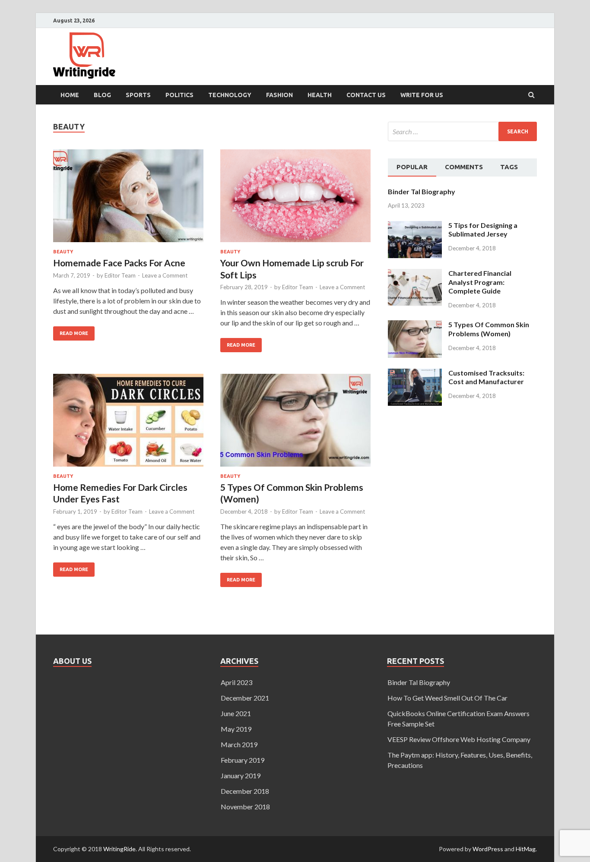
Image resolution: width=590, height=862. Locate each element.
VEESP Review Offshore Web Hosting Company (458, 739)
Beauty (63, 251)
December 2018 (245, 791)
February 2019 (242, 760)
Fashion (279, 95)
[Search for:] (462, 131)
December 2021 (245, 698)
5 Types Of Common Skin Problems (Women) (488, 329)
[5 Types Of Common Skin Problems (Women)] (295, 424)
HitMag (526, 849)
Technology (229, 95)
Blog (102, 95)
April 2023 (236, 682)
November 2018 (245, 806)
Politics (179, 95)
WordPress (488, 849)
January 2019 (240, 775)
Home (69, 95)
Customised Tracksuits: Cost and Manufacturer (486, 377)
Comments (464, 167)
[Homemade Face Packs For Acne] (128, 199)
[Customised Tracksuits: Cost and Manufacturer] (415, 373)
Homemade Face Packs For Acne (119, 262)
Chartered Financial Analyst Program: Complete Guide (479, 282)
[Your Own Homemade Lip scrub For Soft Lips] (295, 199)
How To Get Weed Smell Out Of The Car (447, 698)
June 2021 (236, 713)
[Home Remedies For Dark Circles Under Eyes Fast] (128, 424)
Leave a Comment (164, 275)
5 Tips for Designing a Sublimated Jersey (482, 229)
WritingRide (119, 849)
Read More (70, 331)
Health (320, 95)
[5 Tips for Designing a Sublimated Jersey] (415, 226)
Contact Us (366, 95)
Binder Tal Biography (421, 191)
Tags (509, 167)
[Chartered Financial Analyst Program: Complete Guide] (415, 274)
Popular (412, 167)
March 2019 (239, 744)
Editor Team (120, 275)
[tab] (412, 167)
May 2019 (236, 729)
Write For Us (421, 95)
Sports (138, 95)
